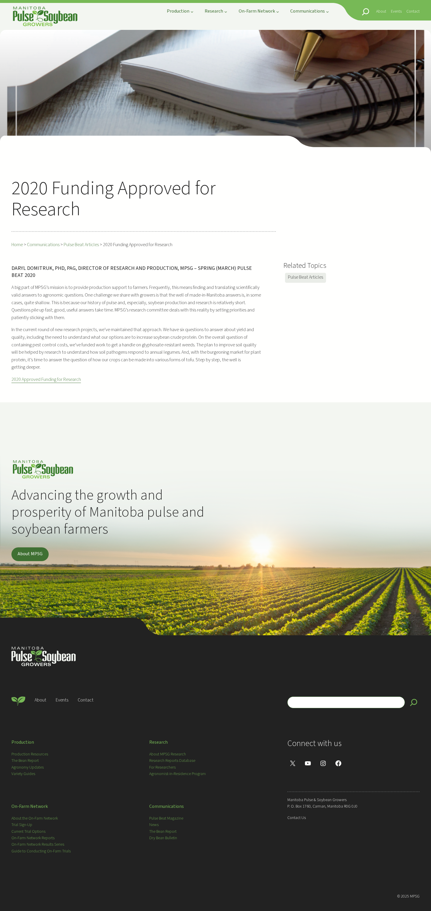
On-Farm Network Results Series (37, 844)
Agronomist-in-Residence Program (177, 774)
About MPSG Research (167, 754)
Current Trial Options (28, 832)
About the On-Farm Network (34, 818)
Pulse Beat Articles (305, 277)
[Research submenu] (225, 11)
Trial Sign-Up (21, 825)
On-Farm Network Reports (33, 838)
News (154, 825)
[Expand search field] (365, 12)
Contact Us (296, 818)
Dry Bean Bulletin (163, 838)
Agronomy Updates (27, 767)
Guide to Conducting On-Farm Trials (41, 851)
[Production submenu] (192, 11)
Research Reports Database (172, 761)
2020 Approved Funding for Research (46, 379)
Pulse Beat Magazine (166, 818)
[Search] (414, 702)
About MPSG (30, 554)
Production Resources (29, 754)
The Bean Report (25, 761)
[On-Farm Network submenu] (277, 11)
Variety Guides (23, 774)
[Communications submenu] (327, 11)
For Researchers (162, 767)
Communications (166, 806)
